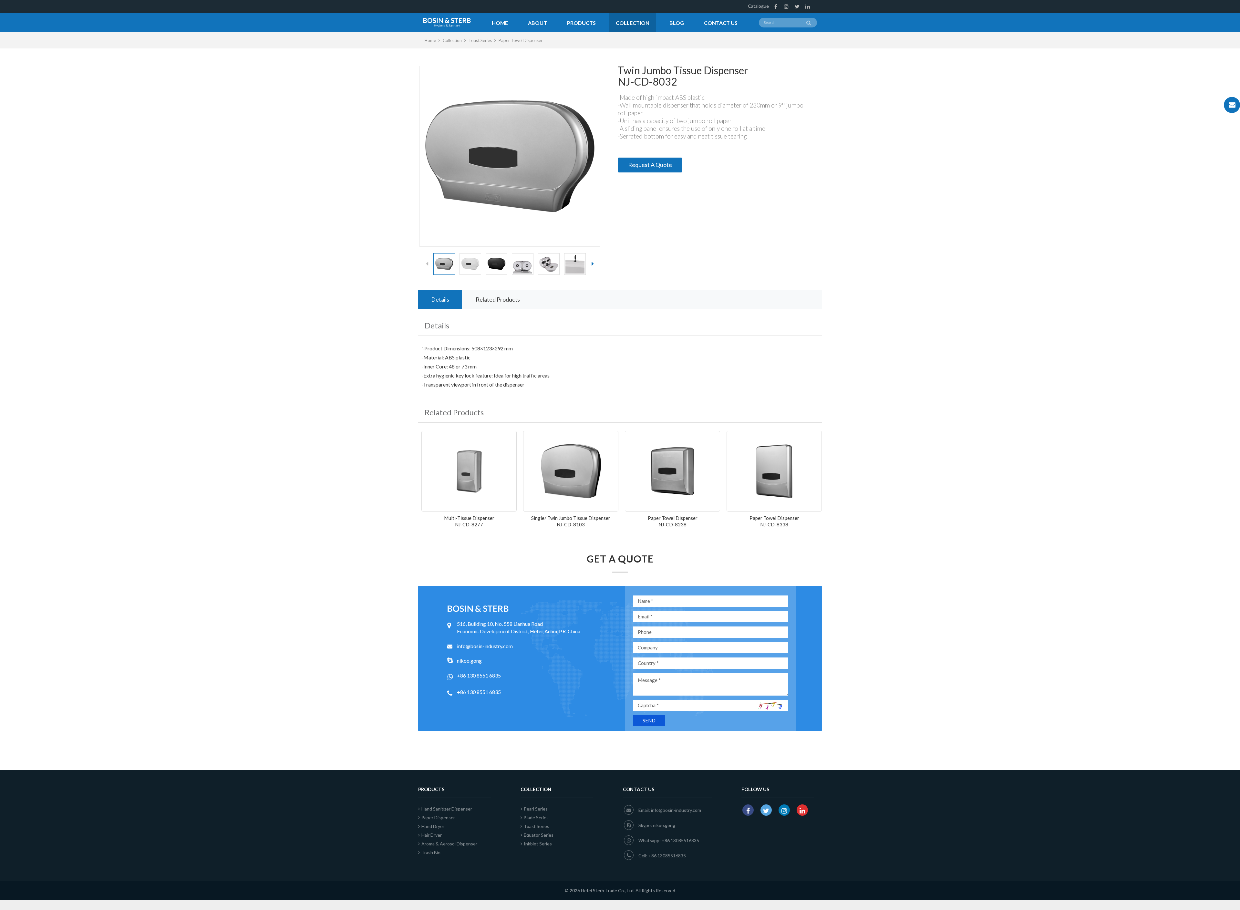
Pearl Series (536, 809)
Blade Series (536, 817)
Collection (632, 23)
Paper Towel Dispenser (520, 40)
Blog (676, 23)
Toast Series (480, 40)
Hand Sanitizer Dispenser (446, 809)
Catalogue (758, 6)
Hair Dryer (431, 835)
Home (500, 23)
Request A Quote (650, 164)
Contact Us (721, 23)
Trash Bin (430, 852)
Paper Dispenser (438, 817)
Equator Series (538, 835)
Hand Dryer (432, 826)
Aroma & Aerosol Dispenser (449, 843)
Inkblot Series (538, 843)
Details (440, 299)
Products (581, 23)
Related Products (498, 299)
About (537, 23)
